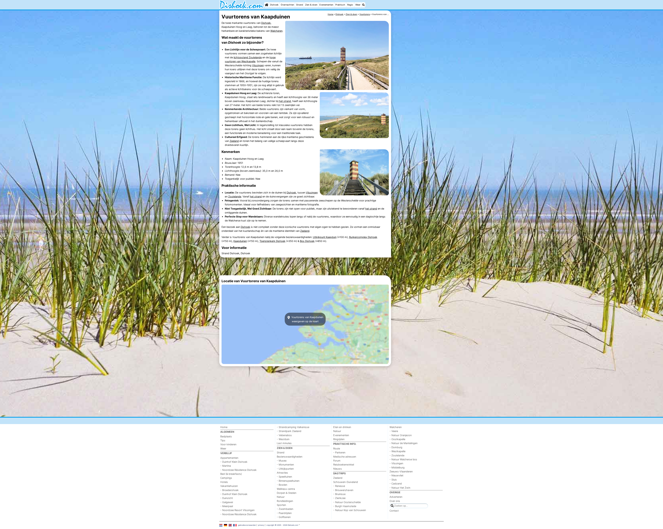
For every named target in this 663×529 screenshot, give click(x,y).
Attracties (282, 472)
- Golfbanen (284, 517)
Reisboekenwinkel (343, 464)
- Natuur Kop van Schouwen (349, 510)
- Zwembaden (285, 508)
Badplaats (226, 436)
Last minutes (284, 443)
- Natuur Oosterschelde (347, 502)
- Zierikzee (339, 498)
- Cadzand (396, 483)
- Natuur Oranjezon (401, 435)
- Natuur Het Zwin (400, 487)
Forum (336, 460)
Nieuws (337, 468)
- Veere (394, 431)
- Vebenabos (284, 435)
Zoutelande (234, 196)
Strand (299, 4)
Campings (226, 477)
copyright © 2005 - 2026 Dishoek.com (282, 525)
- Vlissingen (396, 463)
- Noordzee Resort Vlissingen (237, 510)
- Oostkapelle (397, 439)
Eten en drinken (342, 427)
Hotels (224, 482)
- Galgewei (226, 502)
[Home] (266, 4)
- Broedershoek (229, 490)
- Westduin (283, 439)
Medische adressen (344, 456)
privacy (261, 525)
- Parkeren (339, 452)
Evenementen (326, 4)
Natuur (281, 496)
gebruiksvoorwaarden (247, 525)
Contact (394, 510)
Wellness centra (286, 488)
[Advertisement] (418, 90)
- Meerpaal (226, 506)
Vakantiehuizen (229, 485)
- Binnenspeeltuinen (288, 480)
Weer (358, 4)
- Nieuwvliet (396, 475)
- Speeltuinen (284, 476)
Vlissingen (258, 65)
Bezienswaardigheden (289, 456)
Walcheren (276, 30)
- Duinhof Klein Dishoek (233, 461)
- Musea (281, 460)
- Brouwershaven (343, 490)
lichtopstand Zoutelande (248, 57)
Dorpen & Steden (286, 492)
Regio (350, 4)
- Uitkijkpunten (285, 468)
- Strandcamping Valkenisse (293, 427)
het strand (285, 101)
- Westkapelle (397, 451)
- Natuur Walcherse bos (403, 459)
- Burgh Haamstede (344, 506)
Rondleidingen (285, 500)
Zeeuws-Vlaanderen (401, 471)
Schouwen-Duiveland (345, 482)
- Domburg (396, 447)
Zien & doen (311, 4)
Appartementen (229, 457)
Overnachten (287, 4)
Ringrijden (338, 439)
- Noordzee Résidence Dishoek (238, 469)
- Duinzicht (226, 498)
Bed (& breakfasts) (231, 473)
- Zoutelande (397, 455)
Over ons (395, 500)
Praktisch (340, 4)
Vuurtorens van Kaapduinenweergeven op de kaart (307, 319)
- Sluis (393, 479)
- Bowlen (282, 484)
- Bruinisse (339, 494)
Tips (222, 440)
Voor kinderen (228, 444)
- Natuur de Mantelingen (403, 443)
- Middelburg (397, 467)
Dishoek (274, 4)
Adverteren (396, 496)
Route (336, 448)
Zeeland (234, 140)
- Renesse (339, 485)
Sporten (281, 504)
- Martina (225, 465)
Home (223, 427)
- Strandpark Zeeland (289, 431)
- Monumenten (285, 464)
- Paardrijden (284, 513)
